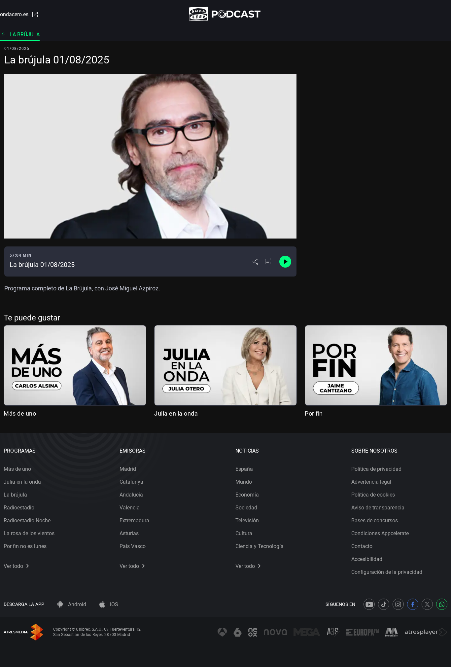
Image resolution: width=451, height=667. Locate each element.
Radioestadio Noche (27, 520)
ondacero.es (14, 14)
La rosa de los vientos (29, 533)
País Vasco (133, 546)
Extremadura (134, 520)
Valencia (130, 507)
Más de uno (20, 413)
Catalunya (131, 482)
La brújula (25, 34)
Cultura (243, 533)
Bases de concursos (374, 520)
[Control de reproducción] (285, 262)
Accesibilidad (366, 559)
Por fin (314, 413)
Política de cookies (373, 495)
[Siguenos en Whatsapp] (441, 604)
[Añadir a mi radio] (268, 261)
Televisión (247, 520)
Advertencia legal (371, 482)
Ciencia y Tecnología (259, 546)
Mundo (243, 482)
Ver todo (13, 566)
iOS (113, 604)
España (244, 469)
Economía (247, 495)
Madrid (128, 469)
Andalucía (131, 495)
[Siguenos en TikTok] (383, 604)
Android (76, 604)
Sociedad (246, 507)
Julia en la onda (176, 413)
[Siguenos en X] (427, 604)
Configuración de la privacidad (386, 572)
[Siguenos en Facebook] (412, 604)
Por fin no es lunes (25, 546)
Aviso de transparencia (377, 507)
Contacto (361, 546)
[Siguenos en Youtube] (369, 604)
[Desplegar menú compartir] (255, 261)
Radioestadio (19, 507)
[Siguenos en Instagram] (398, 604)
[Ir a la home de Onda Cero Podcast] (226, 14)
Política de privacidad (376, 469)
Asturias (129, 533)
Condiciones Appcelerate (380, 533)
